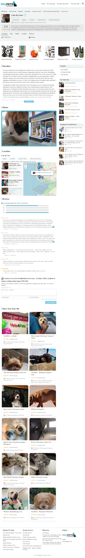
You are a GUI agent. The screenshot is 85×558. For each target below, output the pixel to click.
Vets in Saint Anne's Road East (51, 11)
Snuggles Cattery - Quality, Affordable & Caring (32, 548)
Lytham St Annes (36, 11)
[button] (37, 177)
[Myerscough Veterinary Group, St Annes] (42, 323)
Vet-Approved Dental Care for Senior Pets (73, 129)
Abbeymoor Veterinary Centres (73, 98)
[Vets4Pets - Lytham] (15, 323)
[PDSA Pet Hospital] (42, 396)
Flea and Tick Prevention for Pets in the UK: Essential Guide (52, 539)
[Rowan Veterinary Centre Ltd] (42, 429)
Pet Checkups (51, 4)
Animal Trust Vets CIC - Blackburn (11, 547)
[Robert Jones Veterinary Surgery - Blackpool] (15, 429)
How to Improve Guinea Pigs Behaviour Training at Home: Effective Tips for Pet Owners (74, 162)
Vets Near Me (75, 4)
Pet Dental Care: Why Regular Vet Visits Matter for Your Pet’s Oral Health (51, 535)
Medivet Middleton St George (30, 539)
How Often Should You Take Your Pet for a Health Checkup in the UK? (74, 142)
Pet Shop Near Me (62, 4)
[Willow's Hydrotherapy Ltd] (15, 499)
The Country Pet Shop (8, 549)
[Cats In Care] (6, 19)
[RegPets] (9, 4)
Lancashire (27, 11)
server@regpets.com (67, 541)
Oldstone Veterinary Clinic (9, 545)
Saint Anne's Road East (54, 19)
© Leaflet (40, 195)
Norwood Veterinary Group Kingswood (32, 545)
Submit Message (51, 302)
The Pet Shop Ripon (71, 84)
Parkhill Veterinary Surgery (29, 537)
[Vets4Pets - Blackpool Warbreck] (42, 499)
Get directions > (41, 161)
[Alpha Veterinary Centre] (42, 464)
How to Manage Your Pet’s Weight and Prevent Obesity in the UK (74, 156)
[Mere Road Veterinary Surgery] (15, 464)
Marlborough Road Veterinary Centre (11, 537)
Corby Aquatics (26, 543)
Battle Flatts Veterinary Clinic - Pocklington (73, 91)
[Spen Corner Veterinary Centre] (15, 396)
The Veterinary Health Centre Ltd (41, 172)
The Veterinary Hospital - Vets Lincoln (12, 533)
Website (33, 37)
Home (43, 4)
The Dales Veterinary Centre (72, 111)
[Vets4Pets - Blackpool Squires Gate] (42, 360)
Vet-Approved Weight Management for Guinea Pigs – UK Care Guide (74, 136)
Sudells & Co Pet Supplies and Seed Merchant (12, 540)
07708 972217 (7, 37)
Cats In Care (64, 11)
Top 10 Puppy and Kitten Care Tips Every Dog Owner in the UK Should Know (51, 543)
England (20, 11)
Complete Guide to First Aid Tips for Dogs (73, 149)
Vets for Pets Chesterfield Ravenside (71, 104)
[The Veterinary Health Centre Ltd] (15, 360)
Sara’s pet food (26, 541)
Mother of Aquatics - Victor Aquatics (72, 118)
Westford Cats (6, 535)
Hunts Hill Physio (7, 543)
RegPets (5, 11)
